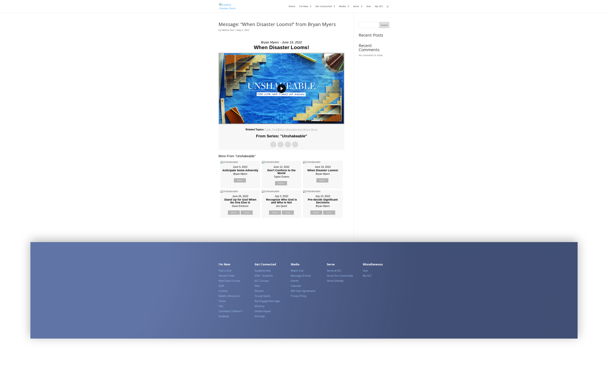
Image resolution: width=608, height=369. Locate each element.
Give (368, 6)
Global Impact (263, 311)
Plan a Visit (224, 270)
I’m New (303, 6)
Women (259, 291)
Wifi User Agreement (303, 291)
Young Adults (262, 296)
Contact (223, 291)
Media (342, 6)
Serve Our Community (340, 275)
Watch (240, 180)
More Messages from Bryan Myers (298, 129)
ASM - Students (264, 275)
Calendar (296, 286)
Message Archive (301, 275)
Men (257, 286)
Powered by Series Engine (332, 226)
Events (295, 280)
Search (384, 25)
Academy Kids (263, 270)
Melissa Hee (228, 30)
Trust (274, 129)
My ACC (379, 6)
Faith (268, 129)
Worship (260, 316)
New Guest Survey (229, 280)
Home (292, 6)
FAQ (220, 306)
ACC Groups (262, 280)
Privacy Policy (299, 296)
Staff (221, 286)
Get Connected (323, 6)
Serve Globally (335, 280)
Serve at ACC (334, 270)
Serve (356, 6)
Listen (246, 212)
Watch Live (297, 270)
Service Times (226, 275)
